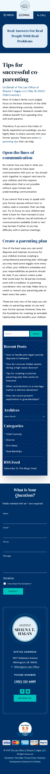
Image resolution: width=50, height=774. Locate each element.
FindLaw (37, 761)
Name (5, 513)
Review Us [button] (25, 698)
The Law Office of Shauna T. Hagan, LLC (28, 750)
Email (6, 527)
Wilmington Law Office (26, 667)
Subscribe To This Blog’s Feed (20, 468)
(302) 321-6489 (25, 681)
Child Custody (11, 95)
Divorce (10, 439)
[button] (8, 14)
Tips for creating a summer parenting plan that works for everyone (22, 377)
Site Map (19, 758)
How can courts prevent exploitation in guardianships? (22, 397)
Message (7, 556)
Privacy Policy (31, 758)
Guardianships (14, 451)
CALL (43, 15)
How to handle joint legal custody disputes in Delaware (24, 356)
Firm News (11, 445)
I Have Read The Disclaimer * (19, 583)
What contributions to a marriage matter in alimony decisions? (25, 388)
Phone (6, 542)
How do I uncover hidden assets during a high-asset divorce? (23, 365)
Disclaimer (8, 578)
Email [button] (26, 15)
